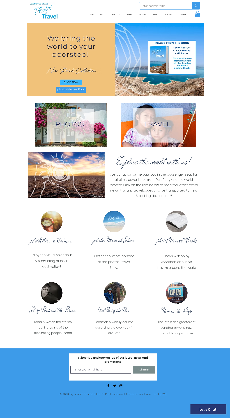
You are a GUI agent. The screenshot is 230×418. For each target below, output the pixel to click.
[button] (197, 14)
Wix (164, 394)
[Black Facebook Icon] (108, 386)
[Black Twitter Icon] (115, 386)
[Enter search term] (196, 5)
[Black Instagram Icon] (121, 386)
